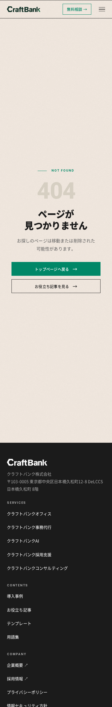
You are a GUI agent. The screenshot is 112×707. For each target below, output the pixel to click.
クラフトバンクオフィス (29, 513)
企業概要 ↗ (17, 665)
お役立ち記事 (19, 610)
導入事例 (15, 596)
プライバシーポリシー (27, 692)
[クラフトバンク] (33, 9)
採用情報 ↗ (17, 678)
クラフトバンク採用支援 (29, 554)
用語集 (13, 637)
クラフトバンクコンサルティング (37, 568)
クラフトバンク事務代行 (29, 527)
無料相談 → (77, 9)
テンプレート (19, 623)
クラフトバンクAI (23, 540)
